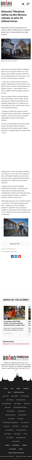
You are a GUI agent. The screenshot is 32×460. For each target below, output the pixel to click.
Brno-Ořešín (11, 418)
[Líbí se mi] (18, 243)
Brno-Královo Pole (21, 437)
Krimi (12, 388)
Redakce (24, 445)
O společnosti (15, 445)
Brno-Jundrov (15, 396)
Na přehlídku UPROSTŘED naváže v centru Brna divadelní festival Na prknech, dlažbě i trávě (14, 323)
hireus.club (16, 458)
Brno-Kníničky (10, 399)
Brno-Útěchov (10, 437)
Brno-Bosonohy (22, 415)
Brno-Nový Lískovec (11, 415)
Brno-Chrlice (16, 426)
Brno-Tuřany (17, 433)
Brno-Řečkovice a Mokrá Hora (10, 422)
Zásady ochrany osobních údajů (16, 452)
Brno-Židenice (16, 441)
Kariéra (21, 449)
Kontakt (7, 445)
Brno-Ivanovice (9, 430)
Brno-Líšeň (7, 407)
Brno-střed (5, 396)
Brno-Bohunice (21, 411)
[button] (23, 4)
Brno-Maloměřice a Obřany (20, 407)
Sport (9, 392)
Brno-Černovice (25, 422)
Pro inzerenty (12, 449)
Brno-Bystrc (20, 418)
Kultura (18, 388)
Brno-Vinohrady (25, 396)
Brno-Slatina (25, 426)
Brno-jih (25, 433)
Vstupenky (26, 388)
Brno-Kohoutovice (6, 403)
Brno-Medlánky (11, 411)
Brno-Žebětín (17, 403)
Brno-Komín (27, 403)
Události (6, 388)
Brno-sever (7, 426)
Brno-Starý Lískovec (21, 430)
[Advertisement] (16, 152)
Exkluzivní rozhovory (19, 392)
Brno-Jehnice (8, 433)
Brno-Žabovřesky (21, 399)
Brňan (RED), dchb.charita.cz (11, 251)
